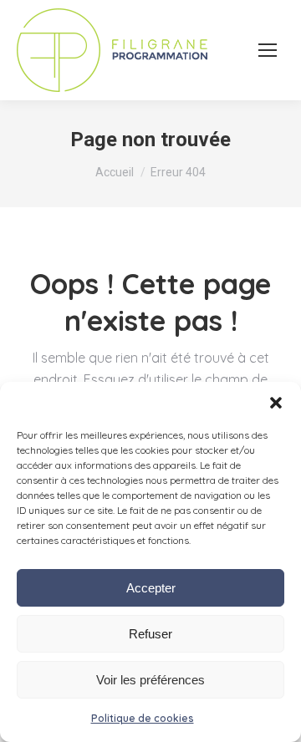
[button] (276, 402)
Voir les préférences (150, 680)
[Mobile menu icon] (267, 50)
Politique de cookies (142, 718)
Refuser (150, 634)
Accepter (151, 588)
